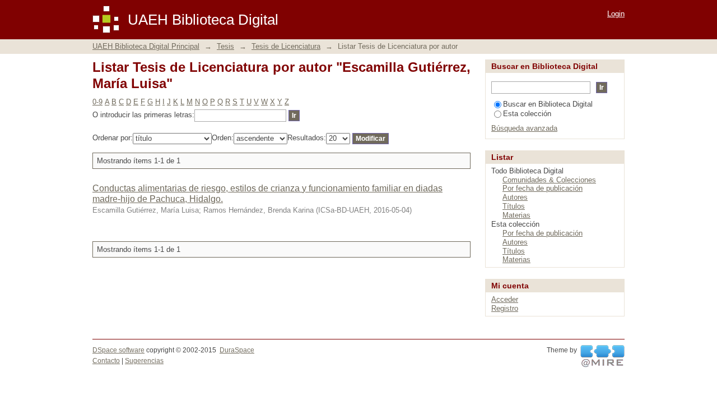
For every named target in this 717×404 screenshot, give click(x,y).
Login (616, 14)
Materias (516, 215)
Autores (515, 197)
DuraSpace (237, 350)
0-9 (97, 102)
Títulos (513, 206)
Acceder (504, 299)
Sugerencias (144, 361)
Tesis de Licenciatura (286, 46)
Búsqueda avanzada (524, 128)
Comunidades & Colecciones (549, 180)
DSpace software (118, 350)
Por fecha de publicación (542, 188)
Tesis (225, 46)
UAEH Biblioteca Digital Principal (145, 46)
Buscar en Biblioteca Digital (548, 104)
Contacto (106, 361)
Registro (504, 308)
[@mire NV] (602, 356)
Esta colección (527, 113)
